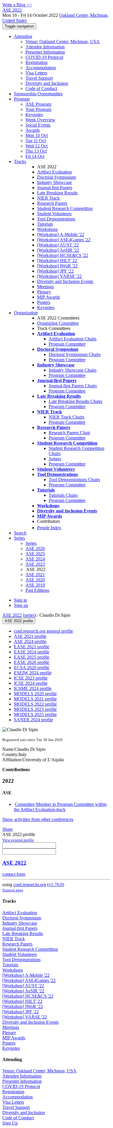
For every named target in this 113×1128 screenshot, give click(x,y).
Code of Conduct (41, 88)
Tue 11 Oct (35, 140)
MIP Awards (48, 297)
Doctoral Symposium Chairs (75, 354)
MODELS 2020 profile (35, 693)
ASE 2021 (35, 574)
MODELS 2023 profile (35, 709)
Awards (32, 130)
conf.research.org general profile (43, 631)
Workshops (47, 229)
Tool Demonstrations (56, 218)
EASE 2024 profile (31, 651)
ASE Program (38, 104)
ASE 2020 (35, 579)
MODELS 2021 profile (35, 698)
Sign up (21, 605)
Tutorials (45, 224)
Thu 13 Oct (36, 151)
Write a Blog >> (17, 4)
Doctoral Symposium (56, 177)
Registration (36, 62)
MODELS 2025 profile (35, 714)
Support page (12, 890)
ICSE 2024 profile (31, 683)
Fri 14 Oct (34, 156)
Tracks (20, 161)
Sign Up (10, 1122)
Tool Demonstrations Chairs (74, 479)
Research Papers (52, 203)
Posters (43, 302)
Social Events (37, 125)
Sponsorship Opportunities (38, 93)
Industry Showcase (54, 182)
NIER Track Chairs (66, 417)
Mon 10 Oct (36, 135)
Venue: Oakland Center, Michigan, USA (62, 41)
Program (22, 98)
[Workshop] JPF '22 (55, 271)
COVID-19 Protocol (44, 57)
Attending (23, 36)
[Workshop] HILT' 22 (57, 260)
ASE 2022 (12, 615)
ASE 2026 (35, 548)
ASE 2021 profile (30, 636)
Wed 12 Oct (36, 145)
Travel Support (39, 78)
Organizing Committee (58, 323)
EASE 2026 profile (31, 662)
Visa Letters (36, 72)
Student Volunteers (54, 213)
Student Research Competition (65, 208)
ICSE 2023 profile (31, 678)
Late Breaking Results (57, 192)
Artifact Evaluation (54, 171)
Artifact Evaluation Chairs (72, 338)
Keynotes (34, 114)
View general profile (18, 840)
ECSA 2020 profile (31, 667)
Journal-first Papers (54, 187)
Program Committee (67, 344)
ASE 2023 (35, 564)
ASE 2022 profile (19, 621)
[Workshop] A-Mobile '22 (60, 234)
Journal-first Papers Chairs (73, 385)
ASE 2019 (35, 585)
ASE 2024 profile (30, 641)
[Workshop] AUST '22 (58, 244)
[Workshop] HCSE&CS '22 (62, 255)
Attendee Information (45, 46)
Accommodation (40, 67)
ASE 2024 (35, 558)
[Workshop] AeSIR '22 (58, 250)
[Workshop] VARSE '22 (59, 276)
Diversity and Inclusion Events (65, 281)
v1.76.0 (56, 884)
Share (7, 829)
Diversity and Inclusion (46, 83)
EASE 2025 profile (31, 657)
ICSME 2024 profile (33, 688)
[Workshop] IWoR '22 (57, 265)
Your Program (38, 109)
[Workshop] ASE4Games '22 (63, 239)
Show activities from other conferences (37, 819)
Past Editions (37, 590)
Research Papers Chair (69, 432)
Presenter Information (45, 52)
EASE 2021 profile (31, 646)
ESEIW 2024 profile (33, 672)
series (29, 615)
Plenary (44, 291)
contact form (13, 874)
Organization (26, 312)
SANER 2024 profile (33, 719)
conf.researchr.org (29, 884)
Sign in (20, 600)
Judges (55, 458)
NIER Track (48, 198)
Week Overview (40, 119)
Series (31, 543)
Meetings (45, 286)
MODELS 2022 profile (35, 704)
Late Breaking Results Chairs (75, 401)
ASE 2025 (35, 553)
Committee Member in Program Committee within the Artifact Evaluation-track (60, 807)
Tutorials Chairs (63, 495)
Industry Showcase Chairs (72, 370)
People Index (49, 527)
